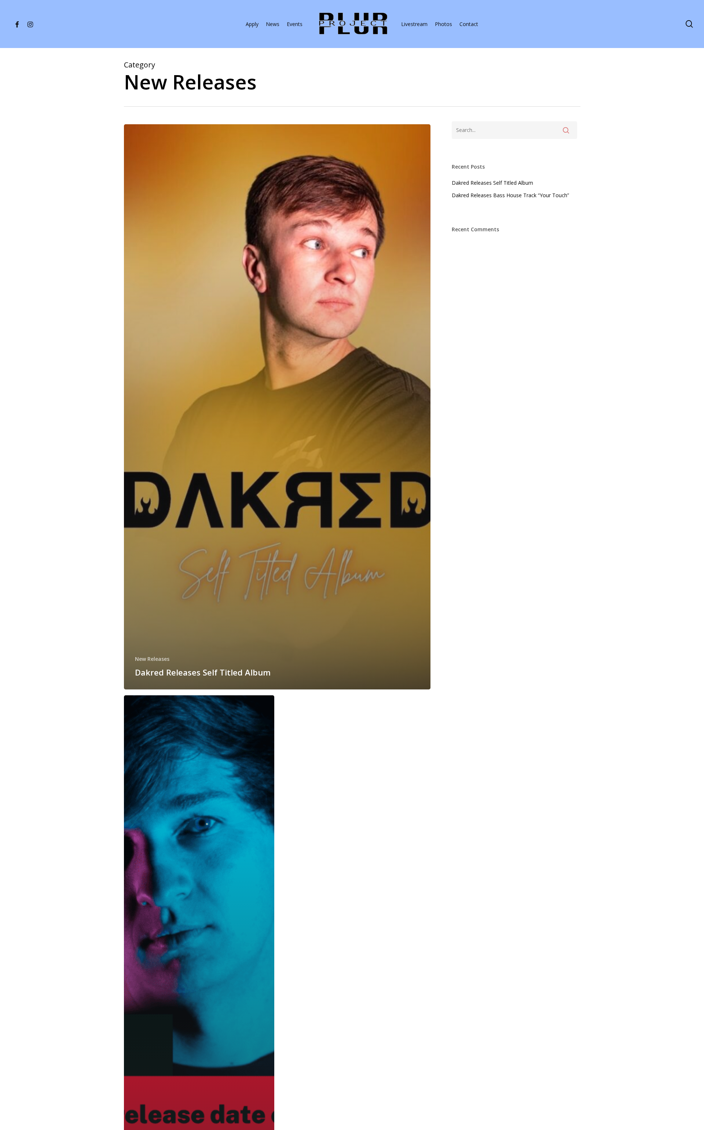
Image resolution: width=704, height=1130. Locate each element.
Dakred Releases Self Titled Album (492, 182)
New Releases (152, 658)
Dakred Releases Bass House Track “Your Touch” (510, 195)
